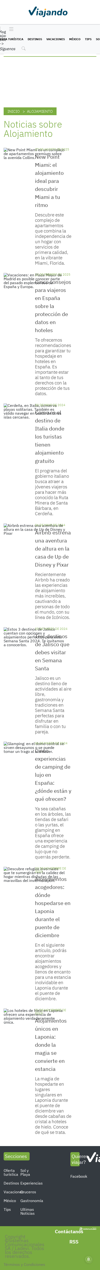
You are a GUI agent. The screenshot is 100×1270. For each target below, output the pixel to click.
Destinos (35, 39)
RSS (73, 1241)
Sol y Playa (25, 1172)
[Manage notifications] (88, 1259)
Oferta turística (11, 1172)
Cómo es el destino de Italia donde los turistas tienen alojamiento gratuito (49, 436)
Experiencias (31, 1183)
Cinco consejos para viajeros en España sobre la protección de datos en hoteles (53, 306)
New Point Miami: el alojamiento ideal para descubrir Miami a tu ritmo (49, 180)
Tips (88, 39)
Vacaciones (55, 39)
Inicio (14, 111)
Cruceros (28, 1191)
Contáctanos (69, 1231)
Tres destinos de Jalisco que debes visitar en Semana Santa (52, 652)
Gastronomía (31, 1200)
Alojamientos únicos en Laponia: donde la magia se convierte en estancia (51, 1044)
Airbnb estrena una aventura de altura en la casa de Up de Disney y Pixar (53, 548)
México (75, 39)
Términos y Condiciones (24, 1264)
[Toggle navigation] (10, 29)
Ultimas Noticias (27, 1211)
